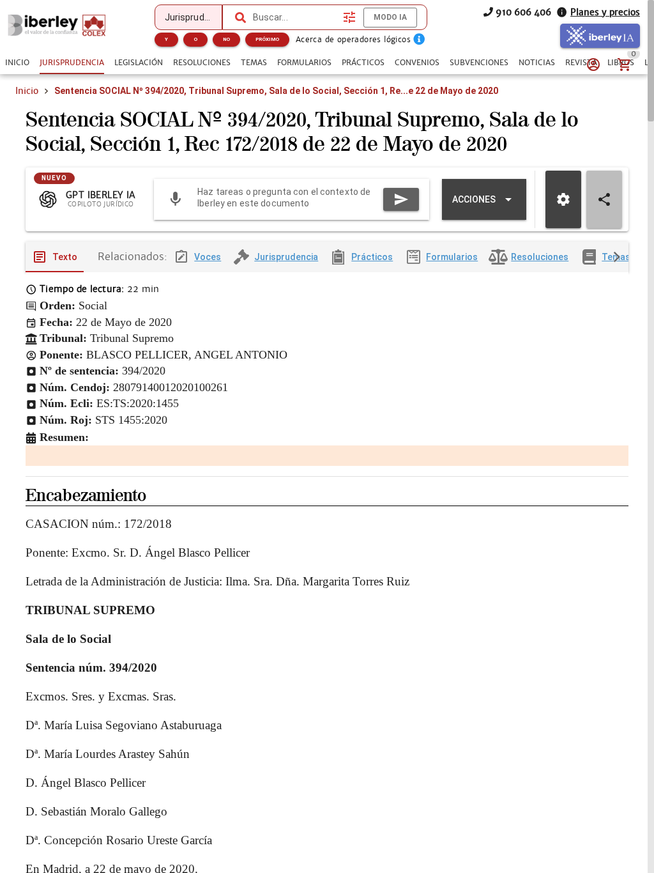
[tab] (17, 62)
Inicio (26, 91)
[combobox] (295, 17)
